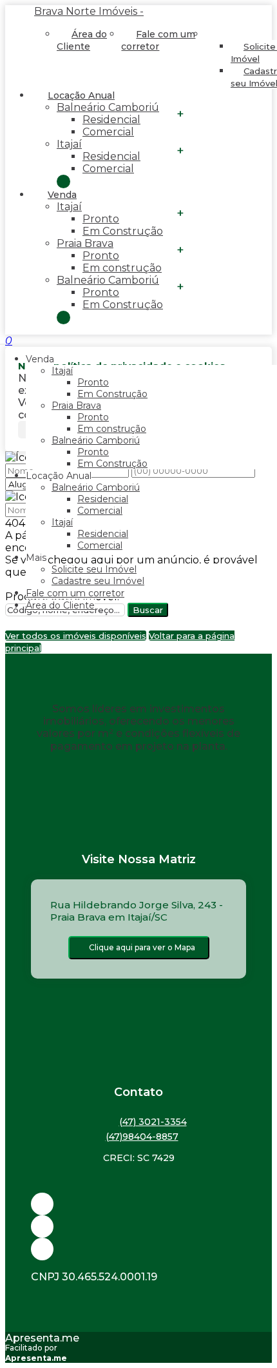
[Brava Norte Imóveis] (138, 1249)
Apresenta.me (42, 1338)
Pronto (100, 219)
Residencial (111, 119)
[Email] (138, 1204)
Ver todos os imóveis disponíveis (75, 635)
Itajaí (69, 144)
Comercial (108, 132)
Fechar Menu (63, 317)
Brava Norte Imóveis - (89, 11)
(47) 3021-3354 (153, 1122)
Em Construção (122, 231)
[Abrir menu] (4, 341)
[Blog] (138, 1226)
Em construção (122, 268)
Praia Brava (85, 243)
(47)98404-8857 (142, 1136)
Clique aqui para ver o (142, 947)
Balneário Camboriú (108, 107)
